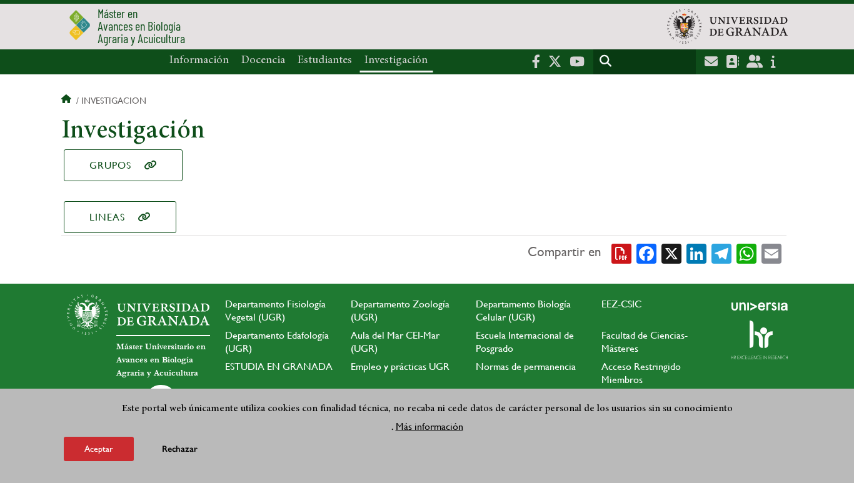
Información (199, 60)
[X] (671, 252)
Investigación (396, 60)
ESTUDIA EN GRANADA (279, 366)
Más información (429, 426)
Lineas (107, 217)
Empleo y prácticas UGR (400, 366)
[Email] (771, 252)
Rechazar (180, 448)
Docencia (263, 60)
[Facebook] (646, 252)
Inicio (67, 100)
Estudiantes (325, 60)
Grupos (110, 165)
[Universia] (759, 306)
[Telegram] (721, 252)
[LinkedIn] (696, 252)
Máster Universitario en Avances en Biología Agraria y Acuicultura (161, 360)
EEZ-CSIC (621, 304)
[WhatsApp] (746, 252)
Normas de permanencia (526, 366)
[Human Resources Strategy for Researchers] (759, 340)
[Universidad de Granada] (727, 26)
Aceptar (98, 448)
